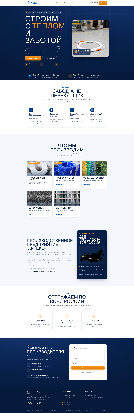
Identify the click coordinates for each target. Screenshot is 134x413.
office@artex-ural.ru (91, 395)
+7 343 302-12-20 (92, 3)
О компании (51, 2)
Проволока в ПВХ (68, 397)
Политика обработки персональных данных (74, 410)
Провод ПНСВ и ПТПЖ (69, 395)
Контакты (74, 2)
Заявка (103, 2)
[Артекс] (32, 2)
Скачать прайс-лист (91, 400)
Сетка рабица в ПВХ (68, 400)
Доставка (67, 2)
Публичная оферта (89, 410)
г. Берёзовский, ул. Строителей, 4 (95, 397)
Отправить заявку (32, 58)
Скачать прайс (50, 58)
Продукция (59, 2)
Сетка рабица (67, 402)
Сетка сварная (67, 404)
